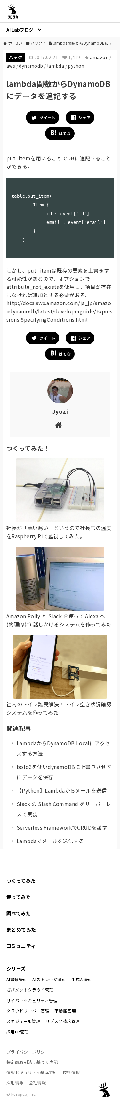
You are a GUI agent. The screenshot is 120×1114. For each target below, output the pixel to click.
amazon (99, 57)
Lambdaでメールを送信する (50, 841)
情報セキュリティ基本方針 (32, 1072)
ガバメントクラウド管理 (29, 990)
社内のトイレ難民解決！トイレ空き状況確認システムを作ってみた (58, 708)
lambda (55, 66)
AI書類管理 (16, 979)
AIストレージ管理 (49, 979)
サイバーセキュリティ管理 (32, 1000)
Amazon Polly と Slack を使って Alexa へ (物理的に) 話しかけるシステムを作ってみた (58, 620)
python (76, 66)
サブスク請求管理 (62, 1021)
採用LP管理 (17, 1032)
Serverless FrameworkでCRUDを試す (62, 827)
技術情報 (71, 1072)
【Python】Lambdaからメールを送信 (62, 790)
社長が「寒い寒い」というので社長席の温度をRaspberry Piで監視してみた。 (58, 532)
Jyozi (60, 411)
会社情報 (37, 1082)
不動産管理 (65, 1011)
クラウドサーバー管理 (27, 1011)
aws (10, 66)
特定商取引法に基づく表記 (32, 1062)
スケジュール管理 (23, 1021)
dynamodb (31, 66)
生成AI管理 (81, 979)
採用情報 (15, 1082)
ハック (15, 57)
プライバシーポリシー (27, 1052)
